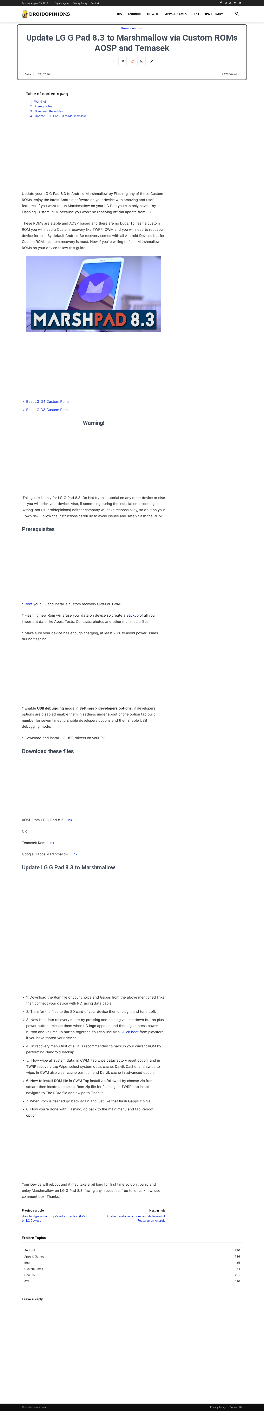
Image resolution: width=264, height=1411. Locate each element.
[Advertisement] (93, 162)
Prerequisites (43, 106)
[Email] (141, 61)
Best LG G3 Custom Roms (48, 410)
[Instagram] (225, 3)
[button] (237, 14)
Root (28, 604)
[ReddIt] (132, 61)
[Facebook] (221, 3)
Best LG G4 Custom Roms (48, 401)
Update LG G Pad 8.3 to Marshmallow (60, 116)
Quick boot (130, 1032)
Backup (133, 615)
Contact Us (236, 1407)
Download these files (49, 111)
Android (137, 28)
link (69, 820)
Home (125, 28)
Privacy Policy (218, 1407)
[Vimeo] (235, 3)
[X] (230, 3)
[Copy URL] (151, 61)
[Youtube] (239, 3)
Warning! (40, 101)
